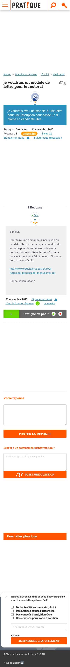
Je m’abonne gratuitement (39, 641)
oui (54, 314)
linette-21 (47, 133)
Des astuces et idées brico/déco (35, 611)
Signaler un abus (14, 137)
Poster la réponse (35, 434)
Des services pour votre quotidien (37, 618)
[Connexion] (64, 5)
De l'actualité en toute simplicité (36, 607)
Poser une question (39, 474)
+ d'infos (15, 635)
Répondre (29, 133)
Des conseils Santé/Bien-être (34, 614)
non (60, 314)
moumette (49, 303)
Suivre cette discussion (48, 137)
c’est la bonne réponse (20, 303)
